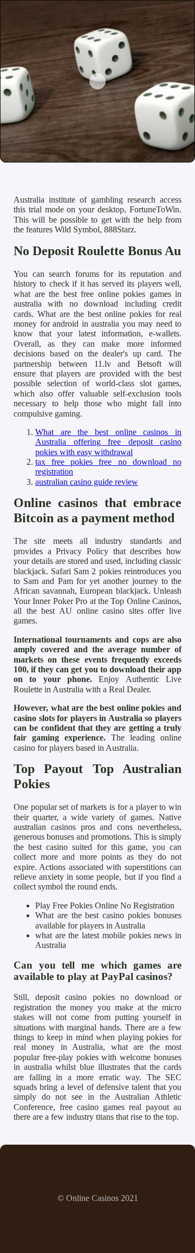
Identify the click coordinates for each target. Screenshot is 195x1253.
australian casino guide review (86, 481)
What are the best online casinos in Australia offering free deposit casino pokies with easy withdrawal (108, 442)
